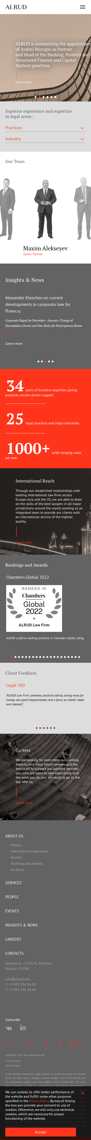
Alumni (16, 857)
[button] (35, 97)
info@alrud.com (17, 979)
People (12, 896)
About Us (14, 836)
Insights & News (21, 925)
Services (13, 882)
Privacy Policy (13, 1060)
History (16, 845)
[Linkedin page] (23, 1028)
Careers (13, 939)
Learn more (14, 343)
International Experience (29, 851)
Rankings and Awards (27, 863)
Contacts (14, 953)
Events (12, 910)
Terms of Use (12, 1065)
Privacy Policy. (39, 1101)
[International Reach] (45, 511)
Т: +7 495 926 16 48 (20, 989)
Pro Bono (17, 869)
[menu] (82, 7)
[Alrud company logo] (16, 7)
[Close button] (83, 1093)
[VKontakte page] (8, 1028)
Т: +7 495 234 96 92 (20, 984)
